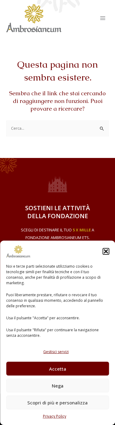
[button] (106, 251)
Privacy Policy (54, 416)
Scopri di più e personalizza (57, 402)
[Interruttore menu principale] (103, 18)
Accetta (57, 369)
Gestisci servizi (56, 351)
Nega (57, 386)
